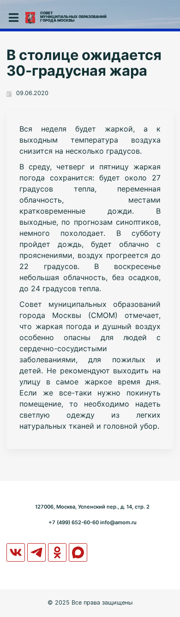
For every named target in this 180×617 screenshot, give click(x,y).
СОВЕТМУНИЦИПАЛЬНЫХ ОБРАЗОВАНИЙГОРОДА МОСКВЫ (73, 16)
